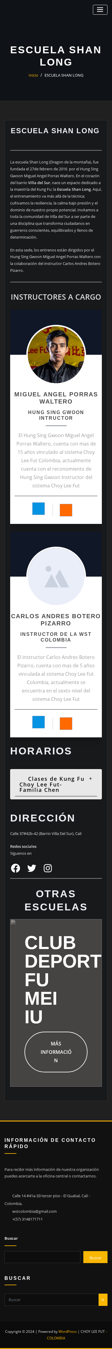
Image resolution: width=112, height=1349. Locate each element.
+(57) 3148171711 (27, 1219)
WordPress (68, 1331)
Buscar (11, 1238)
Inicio (33, 75)
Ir (103, 1299)
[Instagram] (66, 510)
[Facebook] (38, 508)
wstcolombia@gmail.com (34, 1211)
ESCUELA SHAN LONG (64, 75)
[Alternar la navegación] (100, 10)
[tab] (56, 784)
